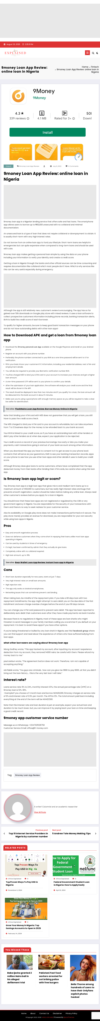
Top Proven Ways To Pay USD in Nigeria (22, 883)
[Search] (93, 53)
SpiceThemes (69, 1017)
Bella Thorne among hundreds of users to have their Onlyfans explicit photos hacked (48, 991)
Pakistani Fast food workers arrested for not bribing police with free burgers (16, 977)
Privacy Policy (71, 1013)
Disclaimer (57, 1013)
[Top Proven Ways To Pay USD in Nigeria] (26, 865)
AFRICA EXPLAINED (47, 1017)
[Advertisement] (50, 21)
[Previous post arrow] (4, 833)
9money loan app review (29, 166)
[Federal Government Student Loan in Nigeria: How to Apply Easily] (74, 865)
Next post (56, 830)
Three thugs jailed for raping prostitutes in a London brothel (81, 975)
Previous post (42, 830)
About (32, 1013)
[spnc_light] (97, 53)
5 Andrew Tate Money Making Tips (71, 833)
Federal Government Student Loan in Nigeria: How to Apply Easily (72, 883)
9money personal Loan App (29, 347)
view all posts (40, 812)
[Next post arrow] (95, 833)
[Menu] (87, 52)
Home (23, 1013)
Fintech (8, 166)
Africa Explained (14, 879)
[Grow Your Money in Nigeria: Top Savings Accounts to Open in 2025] (26, 908)
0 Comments (73, 166)
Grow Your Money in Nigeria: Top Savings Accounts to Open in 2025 (23, 927)
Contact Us (44, 1013)
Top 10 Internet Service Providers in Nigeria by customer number (28, 835)
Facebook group (80, 630)
